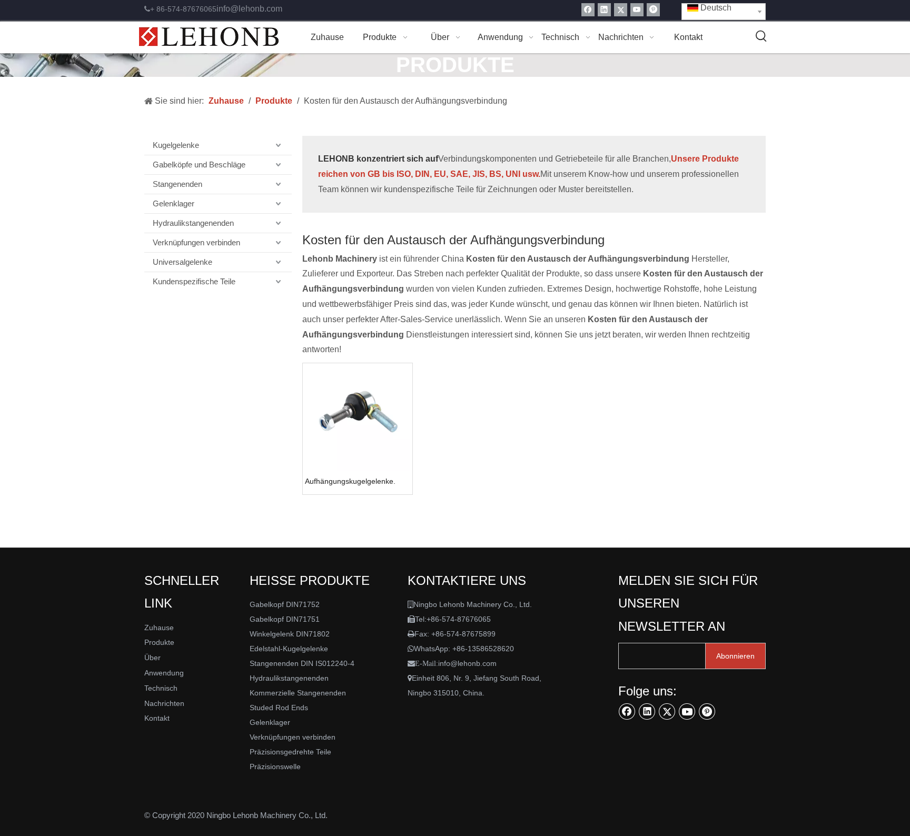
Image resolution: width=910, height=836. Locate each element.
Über (152, 657)
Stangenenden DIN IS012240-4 (302, 663)
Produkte (159, 642)
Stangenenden (177, 184)
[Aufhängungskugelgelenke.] (357, 417)
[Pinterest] (653, 9)
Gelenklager (173, 203)
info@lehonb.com (249, 8)
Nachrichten (164, 703)
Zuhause (159, 627)
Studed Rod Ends (279, 707)
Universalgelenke (182, 261)
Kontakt (157, 718)
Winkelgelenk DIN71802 (290, 634)
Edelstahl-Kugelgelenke (289, 648)
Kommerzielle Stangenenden (298, 693)
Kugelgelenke (176, 145)
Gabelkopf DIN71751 (285, 619)
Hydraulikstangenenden (193, 222)
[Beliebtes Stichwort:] (761, 36)
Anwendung (164, 673)
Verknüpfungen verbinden (196, 242)
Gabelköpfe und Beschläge (199, 164)
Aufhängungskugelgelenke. (350, 481)
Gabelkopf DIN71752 (285, 604)
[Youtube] (637, 9)
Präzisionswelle (275, 766)
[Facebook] (588, 9)
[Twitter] (620, 9)
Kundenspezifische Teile (194, 281)
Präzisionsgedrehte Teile (290, 752)
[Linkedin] (604, 9)
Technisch (160, 688)
